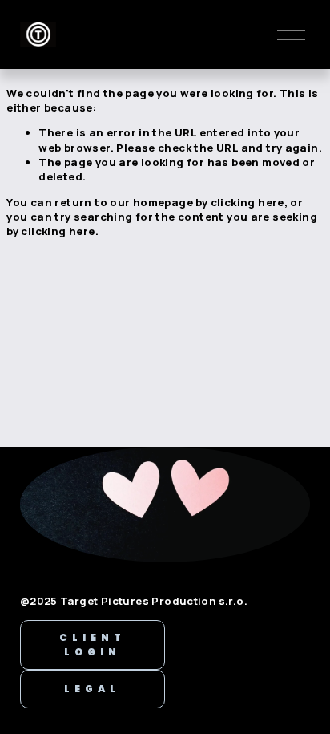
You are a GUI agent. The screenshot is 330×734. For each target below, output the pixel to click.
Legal (92, 688)
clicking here (247, 202)
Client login (92, 645)
